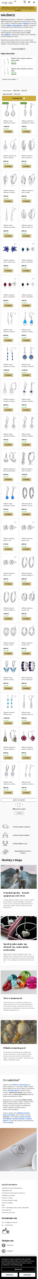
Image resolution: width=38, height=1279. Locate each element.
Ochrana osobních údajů (9, 1200)
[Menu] (34, 2)
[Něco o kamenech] (19, 982)
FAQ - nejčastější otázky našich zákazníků (15, 1207)
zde (21, 1265)
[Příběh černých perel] (19, 1032)
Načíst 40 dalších (19, 800)
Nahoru (19, 813)
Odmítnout (9, 1275)
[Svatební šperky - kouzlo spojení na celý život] (19, 877)
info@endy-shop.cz (11, 1222)
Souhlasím (27, 1275)
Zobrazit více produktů (9, 79)
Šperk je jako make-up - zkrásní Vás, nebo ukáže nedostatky (16, 947)
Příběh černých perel (14, 1048)
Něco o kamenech (12, 998)
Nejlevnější (16, 90)
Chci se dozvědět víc (18, 49)
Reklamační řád (7, 1190)
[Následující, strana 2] (19, 804)
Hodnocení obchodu (8, 1212)
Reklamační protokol (8, 1195)
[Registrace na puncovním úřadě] (6, 1230)
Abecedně (17, 94)
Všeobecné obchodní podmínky (12, 1188)
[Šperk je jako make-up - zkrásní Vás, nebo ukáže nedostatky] (19, 928)
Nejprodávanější (7, 94)
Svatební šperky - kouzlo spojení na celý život (16, 894)
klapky (9, 25)
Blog (3, 1205)
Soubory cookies (7, 1198)
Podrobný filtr (17, 98)
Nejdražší (24, 90)
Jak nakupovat (6, 1210)
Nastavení (18, 1269)
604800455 (9, 1225)
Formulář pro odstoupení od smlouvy (13, 1193)
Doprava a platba (7, 1203)
